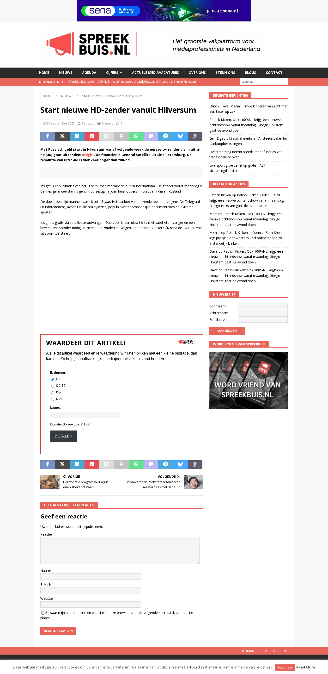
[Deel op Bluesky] (180, 136)
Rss (286, 651)
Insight (88, 154)
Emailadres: (218, 319)
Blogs (250, 72)
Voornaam (217, 306)
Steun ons (225, 72)
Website (46, 598)
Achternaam (218, 313)
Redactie (88, 123)
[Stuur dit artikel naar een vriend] (106, 136)
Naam (45, 570)
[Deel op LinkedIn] (77, 136)
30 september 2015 (61, 123)
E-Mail (45, 584)
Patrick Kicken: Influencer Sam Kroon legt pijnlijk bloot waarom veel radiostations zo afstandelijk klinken (246, 238)
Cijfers (112, 72)
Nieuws (65, 72)
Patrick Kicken (220, 195)
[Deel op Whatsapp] (136, 136)
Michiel (214, 232)
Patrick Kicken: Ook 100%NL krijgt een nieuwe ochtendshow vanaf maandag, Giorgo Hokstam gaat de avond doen (246, 125)
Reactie (46, 534)
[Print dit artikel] (121, 136)
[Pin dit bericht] (92, 136)
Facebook (247, 651)
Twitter (269, 651)
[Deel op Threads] (195, 136)
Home (44, 72)
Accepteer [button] (285, 667)
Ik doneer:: (59, 372)
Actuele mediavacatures (155, 72)
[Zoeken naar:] (264, 81)
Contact (274, 72)
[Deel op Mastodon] (151, 136)
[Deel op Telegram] (165, 136)
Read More (305, 667)
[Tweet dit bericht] (62, 136)
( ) (118, 82)
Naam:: (55, 408)
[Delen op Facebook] (47, 136)
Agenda (89, 72)
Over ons (197, 72)
